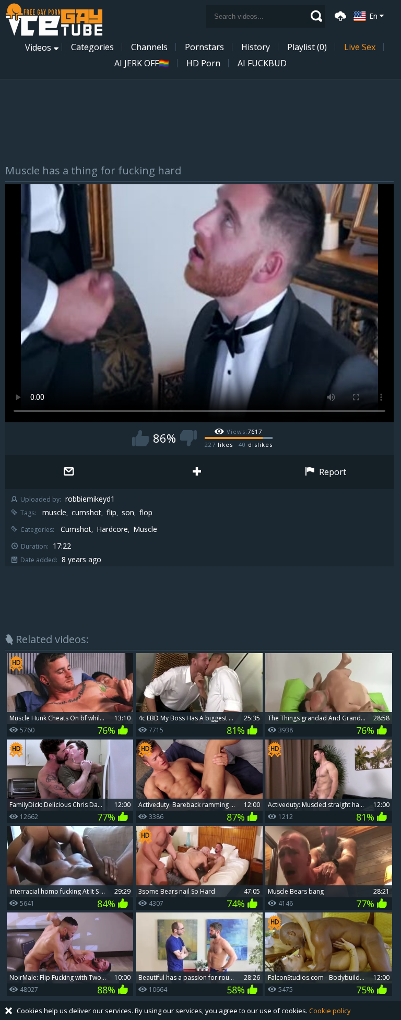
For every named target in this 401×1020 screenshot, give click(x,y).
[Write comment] (69, 472)
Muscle (145, 529)
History (255, 47)
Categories (92, 47)
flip (111, 512)
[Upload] (338, 14)
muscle (54, 512)
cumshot (86, 512)
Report (331, 472)
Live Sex (359, 47)
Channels (149, 47)
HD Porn (203, 63)
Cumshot (76, 529)
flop (145, 512)
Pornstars (204, 47)
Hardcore (112, 529)
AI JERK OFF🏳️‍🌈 (141, 63)
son (128, 512)
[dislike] (188, 438)
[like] (140, 438)
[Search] (316, 16)
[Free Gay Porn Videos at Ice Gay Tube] (53, 20)
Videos (38, 47)
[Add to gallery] (197, 472)
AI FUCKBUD (262, 63)
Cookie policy (330, 1010)
